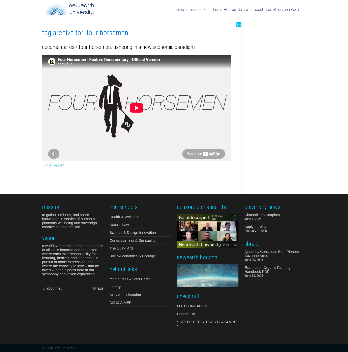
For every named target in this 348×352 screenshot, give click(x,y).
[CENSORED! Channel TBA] (207, 230)
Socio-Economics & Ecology (132, 256)
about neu (54, 288)
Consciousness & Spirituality (132, 240)
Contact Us (186, 314)
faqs (100, 288)
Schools (216, 9)
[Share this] (62, 165)
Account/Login (289, 9)
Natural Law (119, 225)
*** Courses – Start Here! (130, 279)
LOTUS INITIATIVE (192, 306)
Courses (197, 9)
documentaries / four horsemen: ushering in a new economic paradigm (118, 47)
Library (115, 287)
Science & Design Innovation (133, 233)
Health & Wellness (124, 217)
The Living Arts (122, 248)
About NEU (263, 9)
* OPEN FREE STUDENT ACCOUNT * (207, 324)
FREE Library (238, 9)
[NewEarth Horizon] (207, 275)
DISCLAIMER (121, 303)
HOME (179, 9)
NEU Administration (125, 295)
